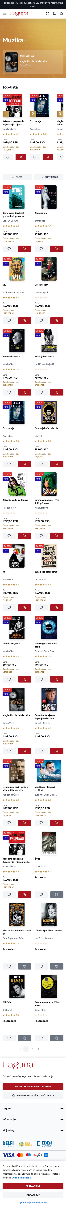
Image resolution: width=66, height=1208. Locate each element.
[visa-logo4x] (9, 1155)
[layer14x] (46, 1155)
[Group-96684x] (44, 1144)
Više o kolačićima (22, 1177)
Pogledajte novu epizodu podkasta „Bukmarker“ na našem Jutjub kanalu (33, 4)
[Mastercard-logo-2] (20, 1155)
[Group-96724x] (37, 1155)
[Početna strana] (19, 14)
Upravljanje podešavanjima (33, 1202)
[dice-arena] (25, 1144)
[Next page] (45, 1049)
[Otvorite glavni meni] (5, 13)
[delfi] (8, 1144)
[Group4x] (28, 1155)
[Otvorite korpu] (54, 14)
